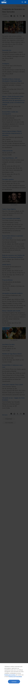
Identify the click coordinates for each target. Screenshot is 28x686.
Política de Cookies (10, 675)
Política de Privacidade (15, 676)
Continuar (14, 681)
